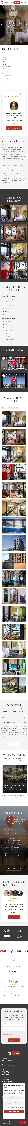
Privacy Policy (19, 1033)
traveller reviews (16, 992)
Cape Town (14, 789)
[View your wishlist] (22, 2)
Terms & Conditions (7, 1034)
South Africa (8, 789)
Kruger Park (8, 790)
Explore (21, 795)
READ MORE (14, 744)
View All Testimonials (14, 869)
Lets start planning (14, 128)
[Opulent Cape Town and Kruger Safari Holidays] (15, 779)
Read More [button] (8, 860)
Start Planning (14, 917)
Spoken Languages (14, 407)
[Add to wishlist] (4, 86)
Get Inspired (14, 1040)
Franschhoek (20, 789)
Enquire (17, 2)
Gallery (3, 407)
